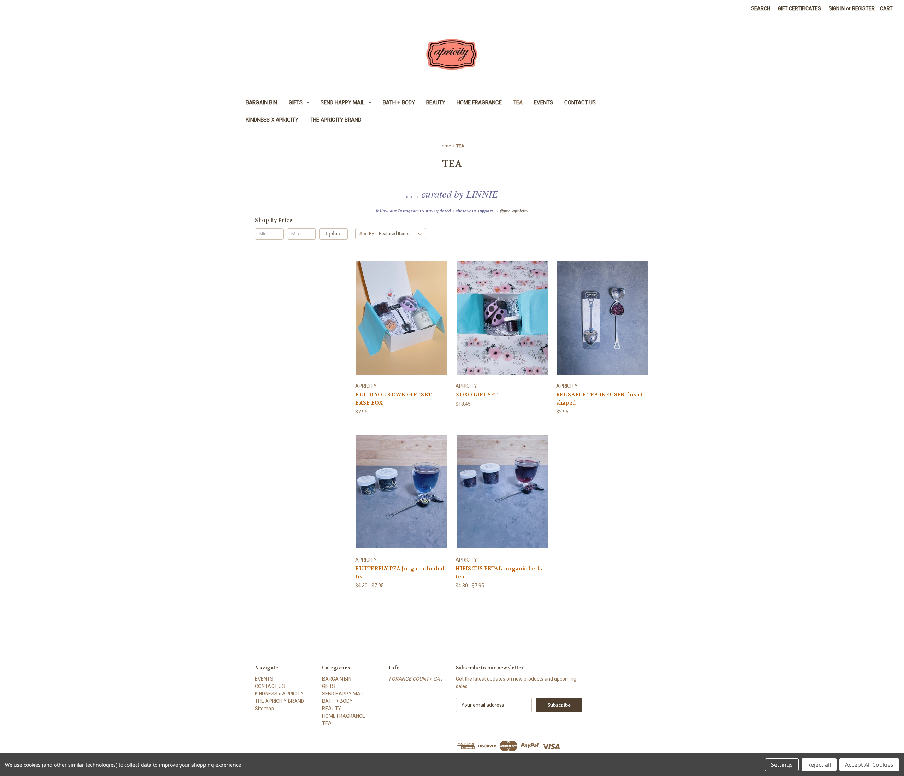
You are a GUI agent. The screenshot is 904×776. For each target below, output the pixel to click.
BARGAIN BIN (261, 102)
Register (863, 8)
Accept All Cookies (869, 765)
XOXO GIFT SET (477, 394)
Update (334, 234)
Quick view (400, 311)
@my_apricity (514, 210)
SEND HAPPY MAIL (343, 102)
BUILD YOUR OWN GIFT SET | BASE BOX (394, 398)
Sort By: (367, 233)
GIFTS (296, 102)
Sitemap (264, 708)
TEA (518, 102)
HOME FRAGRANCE (479, 102)
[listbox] (402, 233)
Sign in (837, 8)
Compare (399, 324)
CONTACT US (580, 102)
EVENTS (543, 102)
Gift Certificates (799, 8)
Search (760, 8)
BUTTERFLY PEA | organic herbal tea (399, 572)
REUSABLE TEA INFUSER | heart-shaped (600, 398)
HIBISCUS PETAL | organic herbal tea (501, 572)
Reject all (819, 765)
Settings (782, 765)
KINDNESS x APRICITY (272, 120)
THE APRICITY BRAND (335, 120)
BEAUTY (435, 102)
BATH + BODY (399, 102)
